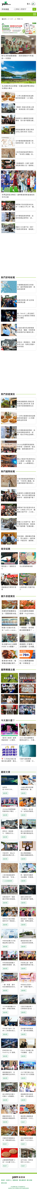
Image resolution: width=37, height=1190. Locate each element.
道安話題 (5, 548)
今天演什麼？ (8, 720)
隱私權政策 (22, 1180)
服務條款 (15, 1180)
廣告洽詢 (4, 1183)
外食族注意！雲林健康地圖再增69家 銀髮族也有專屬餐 (28, 965)
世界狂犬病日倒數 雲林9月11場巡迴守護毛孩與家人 (9, 921)
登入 (29, 4)
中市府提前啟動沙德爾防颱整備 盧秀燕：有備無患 (8, 965)
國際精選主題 (8, 669)
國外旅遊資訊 (8, 596)
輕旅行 (23, 1122)
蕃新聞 (5, 793)
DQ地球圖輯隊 (7, 881)
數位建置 (29, 1180)
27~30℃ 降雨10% (15, 19)
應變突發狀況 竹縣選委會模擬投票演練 (8, 1118)
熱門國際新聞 (8, 471)
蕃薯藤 (6, 3)
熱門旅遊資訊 (8, 394)
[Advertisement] (18, 255)
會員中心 (9, 1180)
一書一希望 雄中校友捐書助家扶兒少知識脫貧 (8, 987)
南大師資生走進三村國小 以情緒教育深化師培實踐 (8, 1096)
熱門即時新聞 (8, 277)
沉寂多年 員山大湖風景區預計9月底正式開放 (9, 855)
